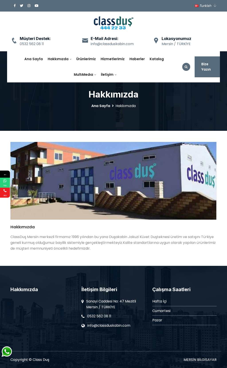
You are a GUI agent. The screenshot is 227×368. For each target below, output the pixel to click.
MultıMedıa (83, 74)
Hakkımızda (58, 59)
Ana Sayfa (33, 59)
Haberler (137, 59)
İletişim (107, 74)
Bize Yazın (206, 67)
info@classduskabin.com (112, 43)
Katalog (157, 59)
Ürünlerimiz (86, 59)
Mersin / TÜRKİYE (176, 43)
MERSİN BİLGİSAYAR (200, 359)
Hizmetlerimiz (113, 59)
